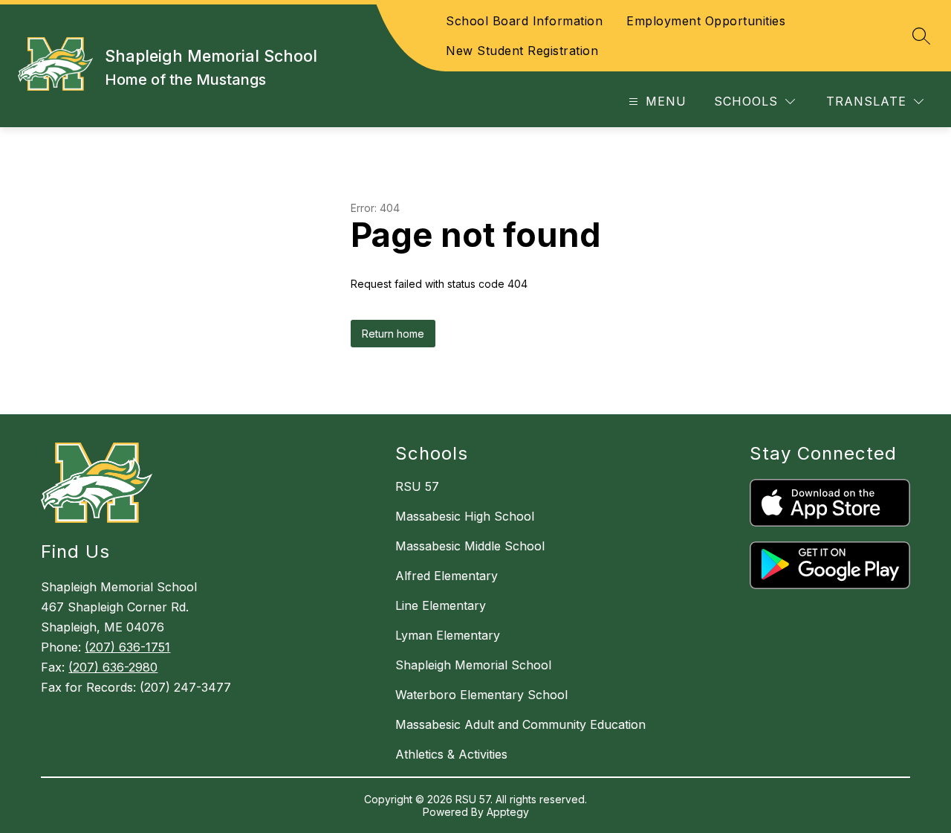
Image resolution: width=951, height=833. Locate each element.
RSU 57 (417, 486)
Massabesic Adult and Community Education (520, 724)
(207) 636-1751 (127, 647)
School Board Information (524, 20)
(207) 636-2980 (113, 667)
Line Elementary (440, 605)
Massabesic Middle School (470, 545)
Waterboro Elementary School (481, 694)
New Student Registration (522, 50)
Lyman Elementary (447, 635)
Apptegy (508, 811)
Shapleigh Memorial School (473, 664)
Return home (393, 333)
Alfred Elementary (446, 575)
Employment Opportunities (705, 20)
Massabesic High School (464, 516)
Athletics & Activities (451, 754)
